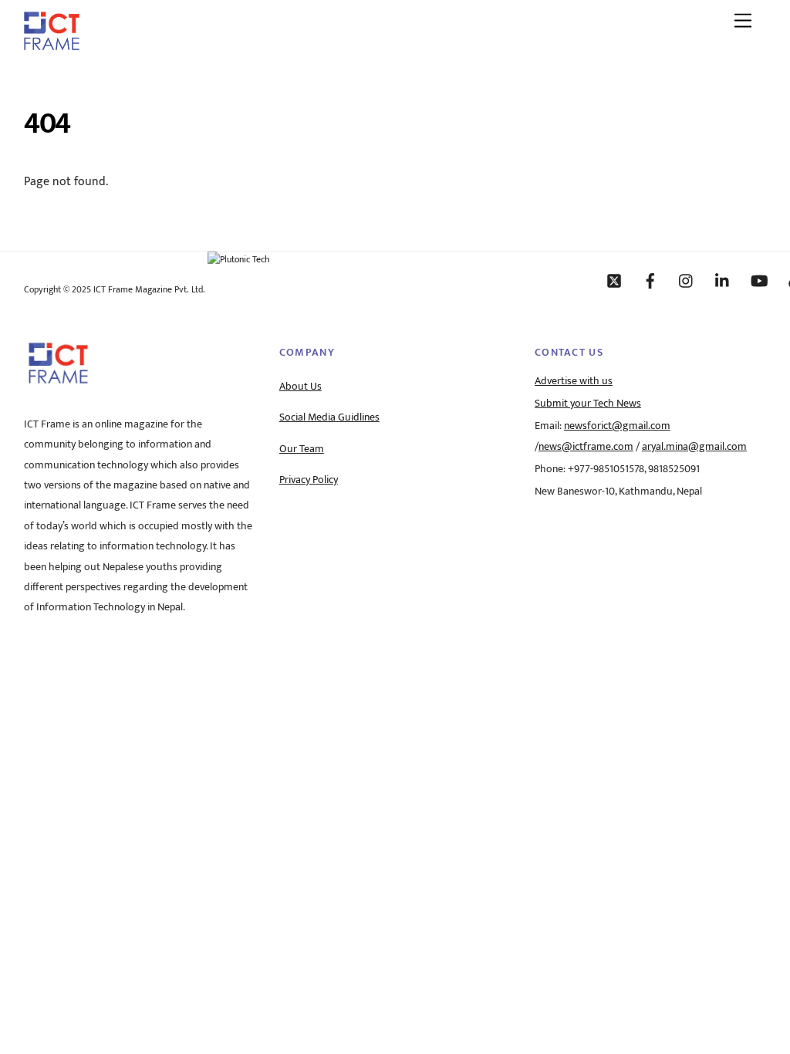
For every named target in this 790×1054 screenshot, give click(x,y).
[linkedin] (722, 280)
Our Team (301, 449)
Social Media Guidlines (329, 417)
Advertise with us (574, 381)
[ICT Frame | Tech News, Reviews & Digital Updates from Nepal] (51, 44)
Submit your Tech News (588, 403)
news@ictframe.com (585, 446)
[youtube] (759, 280)
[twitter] (614, 280)
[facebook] (650, 280)
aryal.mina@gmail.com (694, 446)
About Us (300, 386)
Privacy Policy (308, 480)
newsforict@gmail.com (617, 426)
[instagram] (686, 280)
